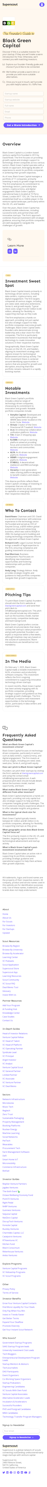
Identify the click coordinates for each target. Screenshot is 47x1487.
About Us (7, 918)
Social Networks (10, 1137)
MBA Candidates (10, 1413)
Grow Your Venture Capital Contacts (19, 1303)
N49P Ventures (10, 1206)
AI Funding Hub (10, 1009)
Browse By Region (11, 946)
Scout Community (11, 980)
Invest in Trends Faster (13, 1314)
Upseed (6, 933)
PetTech (6, 1140)
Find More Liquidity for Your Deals (19, 1307)
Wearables (8, 1144)
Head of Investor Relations (15, 1033)
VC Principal (8, 1056)
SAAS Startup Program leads (16, 1346)
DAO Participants (11, 1371)
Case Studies (8, 1016)
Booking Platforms (11, 1125)
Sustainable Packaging (13, 1118)
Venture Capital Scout (13, 1067)
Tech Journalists (10, 1368)
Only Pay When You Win (14, 1311)
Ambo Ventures (10, 1255)
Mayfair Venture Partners (15, 1184)
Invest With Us (9, 995)
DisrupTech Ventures (13, 1221)
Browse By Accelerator (13, 953)
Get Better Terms (11, 1318)
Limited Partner (10, 1075)
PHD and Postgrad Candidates (17, 1409)
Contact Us (8, 1020)
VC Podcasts (8, 961)
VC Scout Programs (12, 1276)
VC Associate (8, 1078)
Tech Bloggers (9, 1354)
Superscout (10, 4)
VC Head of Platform (12, 1045)
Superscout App (10, 972)
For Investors (9, 925)
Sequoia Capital (10, 1214)
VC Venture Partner (12, 1082)
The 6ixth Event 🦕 (11, 1191)
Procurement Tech (11, 1148)
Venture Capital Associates (15, 1394)
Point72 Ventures (11, 1199)
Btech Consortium (11, 1248)
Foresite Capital (10, 1225)
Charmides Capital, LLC (13, 1233)
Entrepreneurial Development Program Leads (21, 1359)
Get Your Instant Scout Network (18, 1329)
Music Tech (8, 1107)
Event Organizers (11, 1375)
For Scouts (7, 921)
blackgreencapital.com (15, 605)
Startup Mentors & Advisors (16, 1364)
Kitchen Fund (9, 1244)
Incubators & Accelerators (15, 1401)
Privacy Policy (9, 1289)
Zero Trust (8, 1114)
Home (5, 914)
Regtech (6, 1110)
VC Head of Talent (11, 1041)
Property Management (13, 1122)
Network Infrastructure (14, 1099)
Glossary (7, 991)
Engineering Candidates (14, 1386)
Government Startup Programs (17, 1342)
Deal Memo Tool (10, 987)
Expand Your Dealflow (13, 1322)
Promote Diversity (11, 1326)
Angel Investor (9, 1060)
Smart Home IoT (10, 1159)
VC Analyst (7, 1063)
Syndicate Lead (9, 1052)
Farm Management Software (16, 1152)
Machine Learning (11, 1133)
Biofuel (6, 1171)
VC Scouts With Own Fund (15, 1390)
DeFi (5, 1155)
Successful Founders (12, 1405)
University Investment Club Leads (18, 1350)
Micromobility (9, 1163)
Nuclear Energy (10, 1129)
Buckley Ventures (11, 1229)
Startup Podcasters (12, 1383)
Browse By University (13, 949)
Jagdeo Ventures (10, 1187)
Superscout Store (11, 968)
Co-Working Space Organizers (17, 1379)
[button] (41, 5)
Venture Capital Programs (15, 1268)
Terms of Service (10, 1292)
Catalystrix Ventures (12, 1236)
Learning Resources (12, 976)
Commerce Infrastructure (14, 1167)
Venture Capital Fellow (13, 1037)
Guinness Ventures (11, 1210)
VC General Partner (12, 1071)
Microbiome (8, 1103)
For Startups (8, 929)
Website (25, 422)
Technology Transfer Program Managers (22, 1416)
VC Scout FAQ (9, 983)
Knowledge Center (11, 1013)
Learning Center (10, 957)
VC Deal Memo (9, 1086)
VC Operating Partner (13, 1048)
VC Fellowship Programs (14, 1272)
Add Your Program (11, 1005)
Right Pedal (8, 1202)
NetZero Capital (10, 1217)
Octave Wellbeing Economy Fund (18, 1195)
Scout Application (11, 964)
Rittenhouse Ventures (13, 1251)
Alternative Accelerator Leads (16, 1398)
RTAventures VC (10, 1240)
